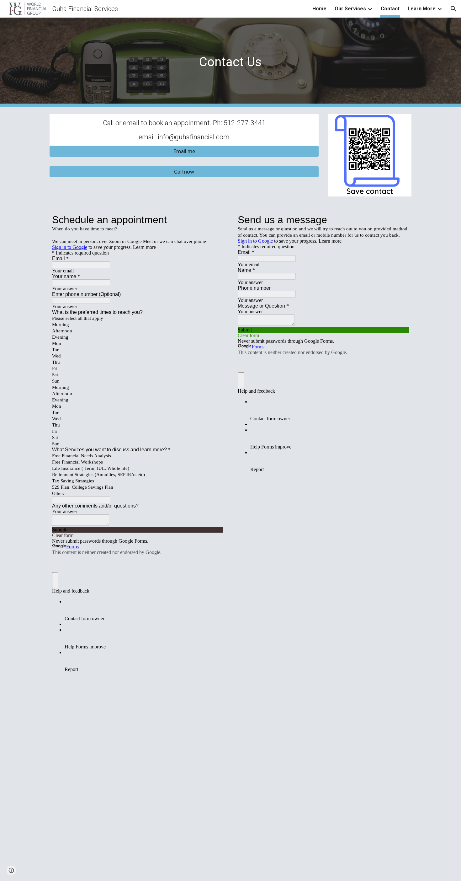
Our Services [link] (350, 9)
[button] (453, 8)
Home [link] (319, 9)
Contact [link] (390, 9)
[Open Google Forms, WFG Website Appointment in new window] (214, 220)
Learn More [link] (422, 9)
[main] (230, 62)
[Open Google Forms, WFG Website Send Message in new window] (399, 220)
